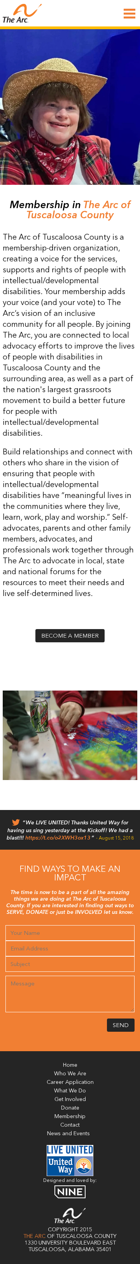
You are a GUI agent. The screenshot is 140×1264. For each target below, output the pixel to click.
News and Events (68, 1133)
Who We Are (70, 1073)
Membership (70, 1116)
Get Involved (70, 1099)
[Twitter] (16, 824)
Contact (70, 1125)
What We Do (70, 1091)
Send (121, 1026)
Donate (70, 1108)
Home (70, 1065)
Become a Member (70, 636)
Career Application (70, 1082)
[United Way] (70, 1174)
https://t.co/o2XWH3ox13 (58, 838)
